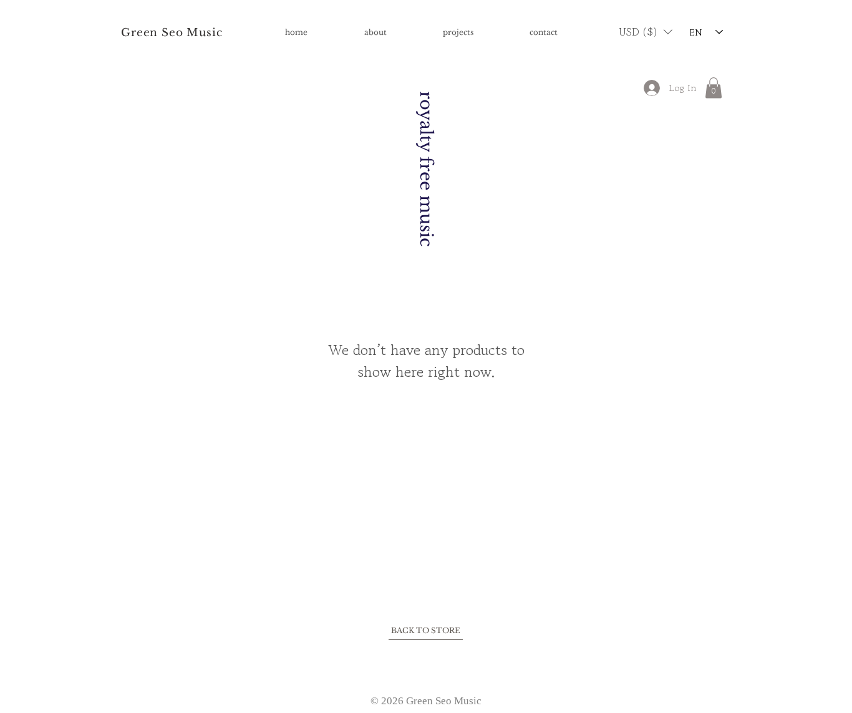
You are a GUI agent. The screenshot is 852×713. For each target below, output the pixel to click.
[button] (645, 31)
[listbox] (645, 31)
